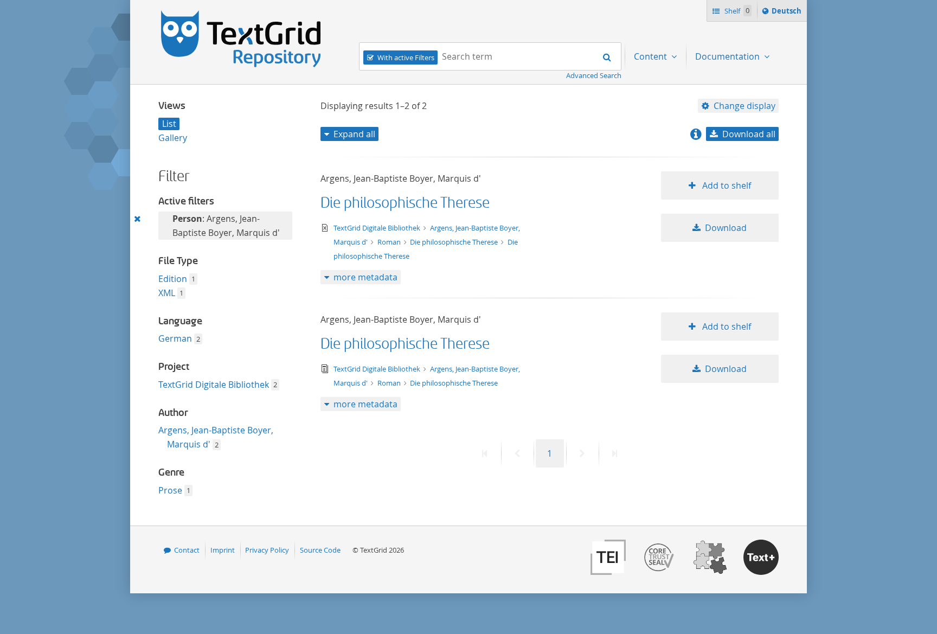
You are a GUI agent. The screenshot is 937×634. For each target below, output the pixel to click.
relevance (739, 153)
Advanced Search (593, 75)
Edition (172, 279)
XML (166, 293)
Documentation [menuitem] (728, 56)
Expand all (354, 134)
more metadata (365, 277)
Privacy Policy (267, 550)
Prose (170, 490)
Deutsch (787, 13)
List (169, 124)
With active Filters (405, 57)
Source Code (320, 550)
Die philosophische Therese (405, 203)
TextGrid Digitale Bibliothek (213, 384)
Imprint (222, 550)
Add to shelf (725, 185)
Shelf (736, 11)
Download (726, 228)
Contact (187, 550)
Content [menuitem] (651, 56)
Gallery (172, 138)
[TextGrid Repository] (241, 14)
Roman (389, 242)
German (175, 338)
